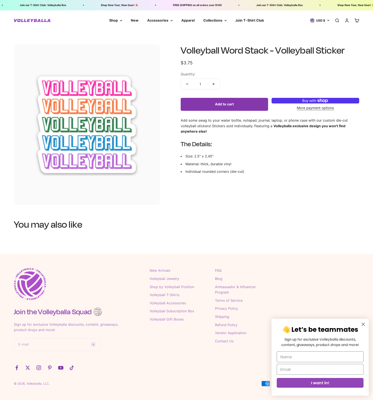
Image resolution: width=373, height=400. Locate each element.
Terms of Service (229, 300)
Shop (113, 20)
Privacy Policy (226, 308)
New (135, 20)
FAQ (218, 270)
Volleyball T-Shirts (164, 295)
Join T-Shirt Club (249, 20)
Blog (218, 278)
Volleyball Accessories (168, 303)
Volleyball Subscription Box (172, 311)
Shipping (222, 316)
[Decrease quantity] (187, 84)
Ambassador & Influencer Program (235, 290)
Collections (212, 20)
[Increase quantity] (213, 84)
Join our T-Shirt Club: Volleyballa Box (39, 5)
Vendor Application (230, 333)
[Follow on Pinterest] (50, 368)
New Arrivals (160, 270)
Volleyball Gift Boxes (167, 319)
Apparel (188, 20)
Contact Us (224, 341)
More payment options (315, 108)
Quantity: (188, 74)
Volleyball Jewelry (164, 278)
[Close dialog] (363, 324)
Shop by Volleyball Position (172, 287)
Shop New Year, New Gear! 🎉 (115, 5)
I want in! (320, 383)
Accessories (157, 20)
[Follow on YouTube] (61, 368)
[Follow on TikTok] (72, 368)
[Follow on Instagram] (39, 368)
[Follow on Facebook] (17, 368)
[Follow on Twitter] (28, 368)
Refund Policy (226, 325)
